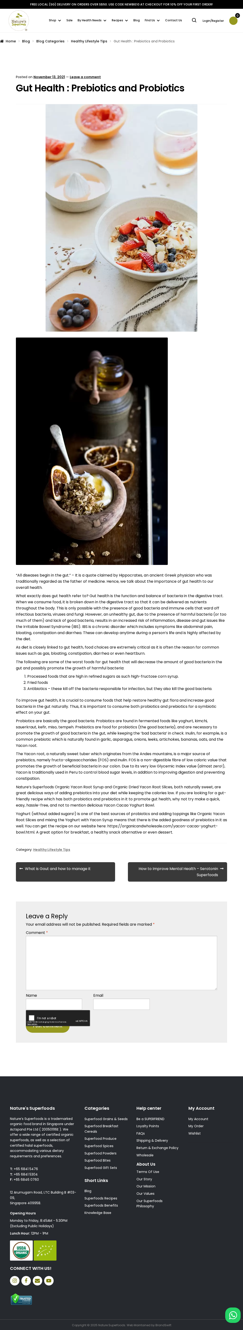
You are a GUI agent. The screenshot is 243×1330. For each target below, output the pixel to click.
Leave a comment (85, 77)
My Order (196, 1126)
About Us (145, 1164)
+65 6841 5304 (26, 1174)
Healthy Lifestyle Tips (89, 41)
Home (11, 41)
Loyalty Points (147, 1126)
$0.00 (237, 17)
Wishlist (194, 1133)
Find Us (150, 20)
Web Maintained (138, 1325)
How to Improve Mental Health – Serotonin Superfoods (183, 872)
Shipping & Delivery (152, 1140)
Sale (69, 20)
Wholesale (145, 1155)
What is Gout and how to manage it (55, 871)
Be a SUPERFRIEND (150, 1119)
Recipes (117, 20)
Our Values (145, 1193)
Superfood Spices (98, 1146)
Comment (37, 932)
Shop (52, 20)
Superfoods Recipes (100, 1198)
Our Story (144, 1179)
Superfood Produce (100, 1138)
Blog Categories (50, 41)
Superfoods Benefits (101, 1205)
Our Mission (145, 1186)
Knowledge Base (97, 1212)
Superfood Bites (97, 1160)
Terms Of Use (147, 1171)
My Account (198, 1119)
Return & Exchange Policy (157, 1147)
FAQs (140, 1133)
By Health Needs (90, 20)
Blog (136, 20)
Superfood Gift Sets (100, 1167)
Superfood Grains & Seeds (106, 1119)
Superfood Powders (100, 1153)
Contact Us (173, 20)
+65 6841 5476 (26, 1169)
